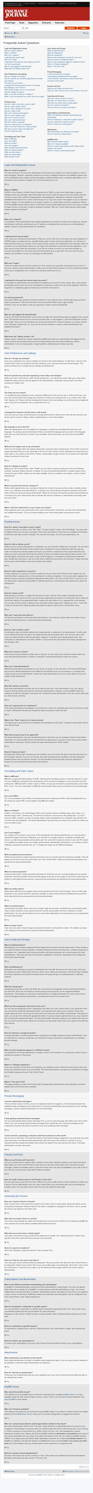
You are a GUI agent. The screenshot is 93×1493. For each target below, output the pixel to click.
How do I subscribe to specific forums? (61, 122)
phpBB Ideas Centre (24, 1414)
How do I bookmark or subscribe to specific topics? (65, 119)
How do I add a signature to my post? (17, 109)
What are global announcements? (16, 148)
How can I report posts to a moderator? (18, 124)
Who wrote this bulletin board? (57, 142)
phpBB (79, 434)
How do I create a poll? (12, 111)
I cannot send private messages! (58, 74)
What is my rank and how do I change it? (18, 94)
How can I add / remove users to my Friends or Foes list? (67, 91)
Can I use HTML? (10, 141)
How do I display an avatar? (14, 92)
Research (46, 23)
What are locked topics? (12, 154)
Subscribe (59, 23)
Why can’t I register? (11, 55)
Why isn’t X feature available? (57, 144)
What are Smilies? (10, 143)
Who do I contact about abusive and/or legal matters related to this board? (65, 147)
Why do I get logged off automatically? (17, 66)
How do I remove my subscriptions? (60, 124)
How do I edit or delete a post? (15, 106)
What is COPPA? (10, 53)
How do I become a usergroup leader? (60, 60)
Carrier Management (14, 5)
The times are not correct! (13, 83)
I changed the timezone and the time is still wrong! (22, 85)
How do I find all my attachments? (59, 134)
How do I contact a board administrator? (61, 151)
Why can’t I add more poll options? (16, 113)
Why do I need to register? (13, 51)
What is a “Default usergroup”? (58, 64)
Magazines (33, 23)
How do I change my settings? (15, 76)
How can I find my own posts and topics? (61, 107)
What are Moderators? (55, 53)
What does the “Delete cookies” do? (17, 69)
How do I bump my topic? (13, 131)
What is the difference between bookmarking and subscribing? (64, 116)
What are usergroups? (55, 55)
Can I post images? (11, 145)
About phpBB (9, 1399)
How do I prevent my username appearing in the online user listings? (23, 80)
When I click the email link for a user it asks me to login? (24, 96)
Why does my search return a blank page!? (62, 103)
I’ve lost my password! (12, 64)
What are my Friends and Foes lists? (60, 88)
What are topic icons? (12, 157)
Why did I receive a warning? (14, 122)
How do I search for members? (58, 105)
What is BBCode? (10, 139)
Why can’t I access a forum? (14, 118)
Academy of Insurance (67, 3)
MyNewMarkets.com (13, 3)
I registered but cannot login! (14, 57)
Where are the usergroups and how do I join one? (64, 57)
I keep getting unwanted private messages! (62, 76)
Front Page (10, 23)
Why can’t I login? (10, 60)
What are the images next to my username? (19, 90)
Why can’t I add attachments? (15, 120)
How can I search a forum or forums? (60, 98)
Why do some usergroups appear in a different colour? (66, 62)
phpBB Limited (68, 1394)
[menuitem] (16, 33)
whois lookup (82, 1429)
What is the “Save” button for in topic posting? (20, 127)
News (21, 23)
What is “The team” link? (56, 66)
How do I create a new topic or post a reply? (19, 104)
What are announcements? (13, 150)
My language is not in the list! (14, 87)
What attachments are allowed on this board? (63, 132)
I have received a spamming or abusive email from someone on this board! (65, 80)
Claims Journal (29, 3)
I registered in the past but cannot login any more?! (22, 62)
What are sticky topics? (12, 152)
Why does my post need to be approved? (18, 129)
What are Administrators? (56, 51)
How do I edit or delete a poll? (14, 115)
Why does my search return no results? (61, 101)
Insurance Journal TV (47, 3)
